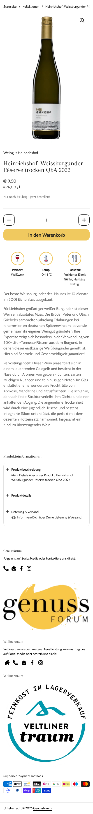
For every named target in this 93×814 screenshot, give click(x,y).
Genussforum (42, 808)
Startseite (9, 7)
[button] (9, 220)
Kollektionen (31, 7)
